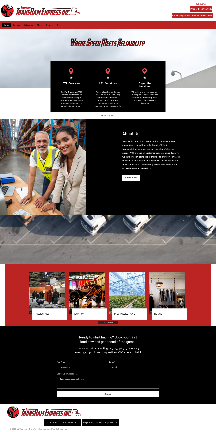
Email (111, 362)
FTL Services (71, 83)
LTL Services (108, 83)
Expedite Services (144, 85)
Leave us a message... (67, 374)
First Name (62, 362)
